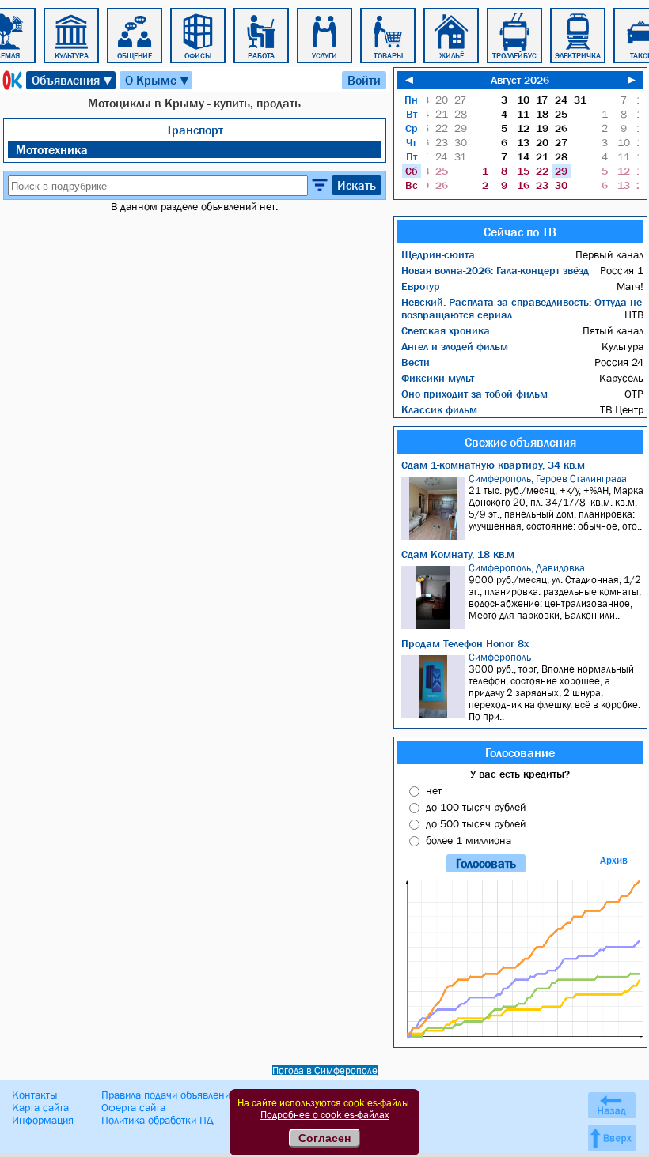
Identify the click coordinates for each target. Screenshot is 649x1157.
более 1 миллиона (468, 840)
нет (434, 790)
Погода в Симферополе (325, 1070)
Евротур (420, 286)
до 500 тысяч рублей (476, 823)
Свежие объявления (520, 442)
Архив (614, 860)
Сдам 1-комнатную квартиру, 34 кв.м (493, 464)
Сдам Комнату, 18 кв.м (457, 554)
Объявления (73, 80)
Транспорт (194, 129)
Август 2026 (520, 79)
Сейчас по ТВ (520, 231)
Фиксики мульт (437, 377)
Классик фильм (439, 409)
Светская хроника (445, 330)
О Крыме (158, 80)
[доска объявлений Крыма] (11, 80)
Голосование (520, 752)
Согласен (324, 1138)
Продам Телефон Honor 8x (465, 643)
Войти (364, 80)
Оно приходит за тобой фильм (474, 393)
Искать (356, 185)
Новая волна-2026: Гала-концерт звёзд (495, 270)
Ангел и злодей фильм (454, 346)
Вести (415, 362)
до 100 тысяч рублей (476, 807)
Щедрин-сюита (438, 254)
